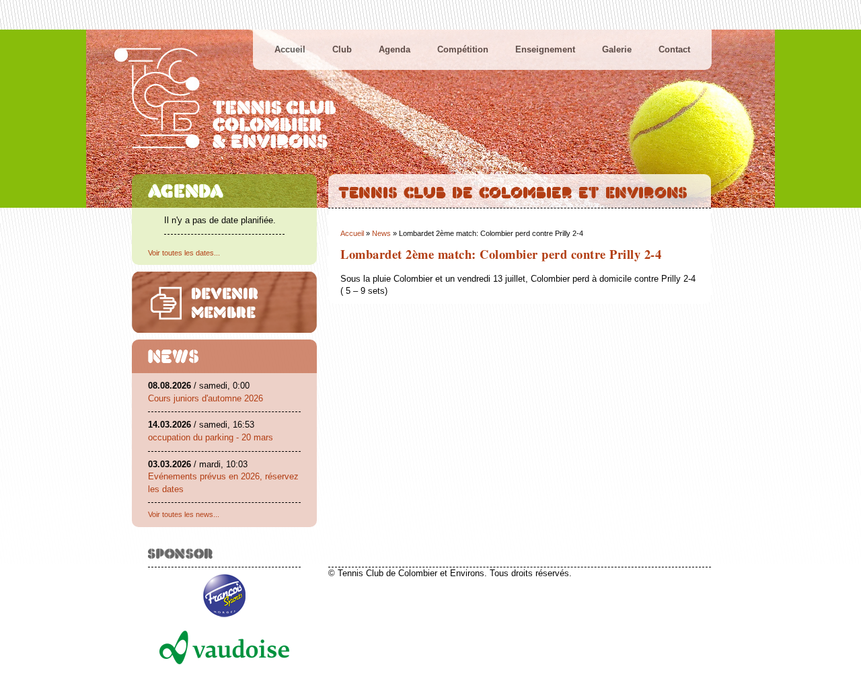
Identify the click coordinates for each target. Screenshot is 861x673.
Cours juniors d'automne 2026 (205, 398)
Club (342, 49)
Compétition (462, 49)
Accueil (289, 49)
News (381, 233)
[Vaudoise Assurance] (224, 668)
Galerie (617, 49)
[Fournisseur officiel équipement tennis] (224, 621)
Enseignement (545, 49)
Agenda (394, 49)
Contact (674, 49)
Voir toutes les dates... (184, 253)
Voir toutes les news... (183, 514)
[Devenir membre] (224, 302)
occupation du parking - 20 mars (210, 437)
